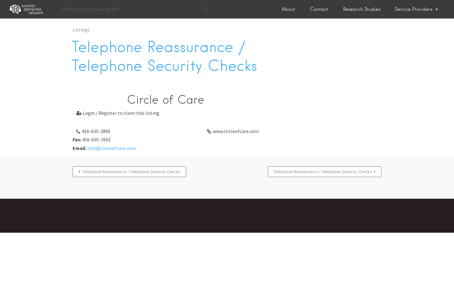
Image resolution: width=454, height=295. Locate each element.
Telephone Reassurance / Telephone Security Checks (131, 171)
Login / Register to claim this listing (117, 113)
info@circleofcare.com (111, 148)
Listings (81, 30)
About (288, 9)
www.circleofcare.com (236, 131)
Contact (319, 9)
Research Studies (361, 9)
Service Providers (413, 9)
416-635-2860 (96, 131)
